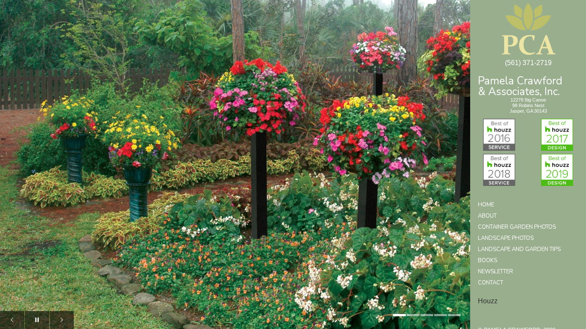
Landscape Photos (506, 238)
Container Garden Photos (517, 227)
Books (487, 260)
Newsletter (495, 271)
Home (486, 205)
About (487, 216)
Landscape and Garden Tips (519, 249)
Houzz (488, 301)
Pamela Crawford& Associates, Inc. (520, 85)
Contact (490, 283)
